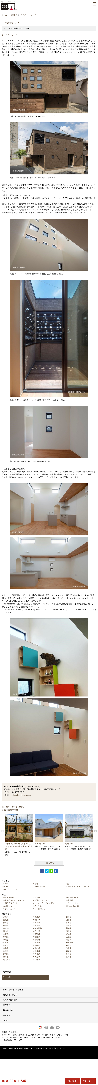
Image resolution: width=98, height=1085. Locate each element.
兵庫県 (5, 943)
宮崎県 (68, 957)
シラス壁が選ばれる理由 (13, 989)
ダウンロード (88, 1080)
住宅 (36, 884)
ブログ (5, 1020)
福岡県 (5, 954)
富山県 (5, 931)
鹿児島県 (6, 960)
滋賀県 (5, 940)
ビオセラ (38, 897)
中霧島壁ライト (72, 897)
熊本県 (5, 957)
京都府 (37, 940)
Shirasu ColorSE (72, 906)
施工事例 (7, 977)
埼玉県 (37, 925)
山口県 (37, 948)
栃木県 (68, 923)
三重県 (68, 937)
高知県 (68, 951)
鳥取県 (5, 945)
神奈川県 (38, 928)
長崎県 (68, 954)
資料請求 (72, 1080)
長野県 (37, 934)
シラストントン (72, 903)
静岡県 (5, 937)
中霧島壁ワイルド (10, 903)
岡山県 (68, 945)
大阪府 (68, 940)
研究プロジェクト (10, 889)
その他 (5, 887)
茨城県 (37, 923)
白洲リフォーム (41, 900)
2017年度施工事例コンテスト (78, 887)
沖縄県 (37, 960)
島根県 (37, 945)
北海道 (5, 917)
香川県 (5, 951)
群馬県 (5, 925)
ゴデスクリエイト (59, 1048)
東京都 (5, 928)
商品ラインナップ (10, 994)
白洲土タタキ (8, 906)
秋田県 (37, 920)
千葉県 (68, 925)
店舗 (68, 884)
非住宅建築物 (40, 887)
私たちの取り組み (10, 1000)
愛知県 (37, 937)
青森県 (37, 917)
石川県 (37, 931)
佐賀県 (37, 954)
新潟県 (68, 928)
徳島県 (68, 948)
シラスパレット (41, 909)
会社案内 (6, 1015)
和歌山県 (69, 943)
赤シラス (38, 906)
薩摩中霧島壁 (8, 897)
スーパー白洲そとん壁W (44, 903)
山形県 (68, 920)
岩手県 (68, 917)
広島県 (5, 948)
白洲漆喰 (69, 900)
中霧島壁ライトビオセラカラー (15, 900)
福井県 (68, 931)
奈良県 (37, 943)
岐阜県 (68, 934)
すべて (5, 884)
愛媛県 (37, 951)
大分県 (37, 957)
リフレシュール (9, 909)
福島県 (5, 923)
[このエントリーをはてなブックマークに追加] (56, 871)
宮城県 (5, 920)
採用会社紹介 (8, 1010)
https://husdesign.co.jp (21, 795)
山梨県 (5, 934)
